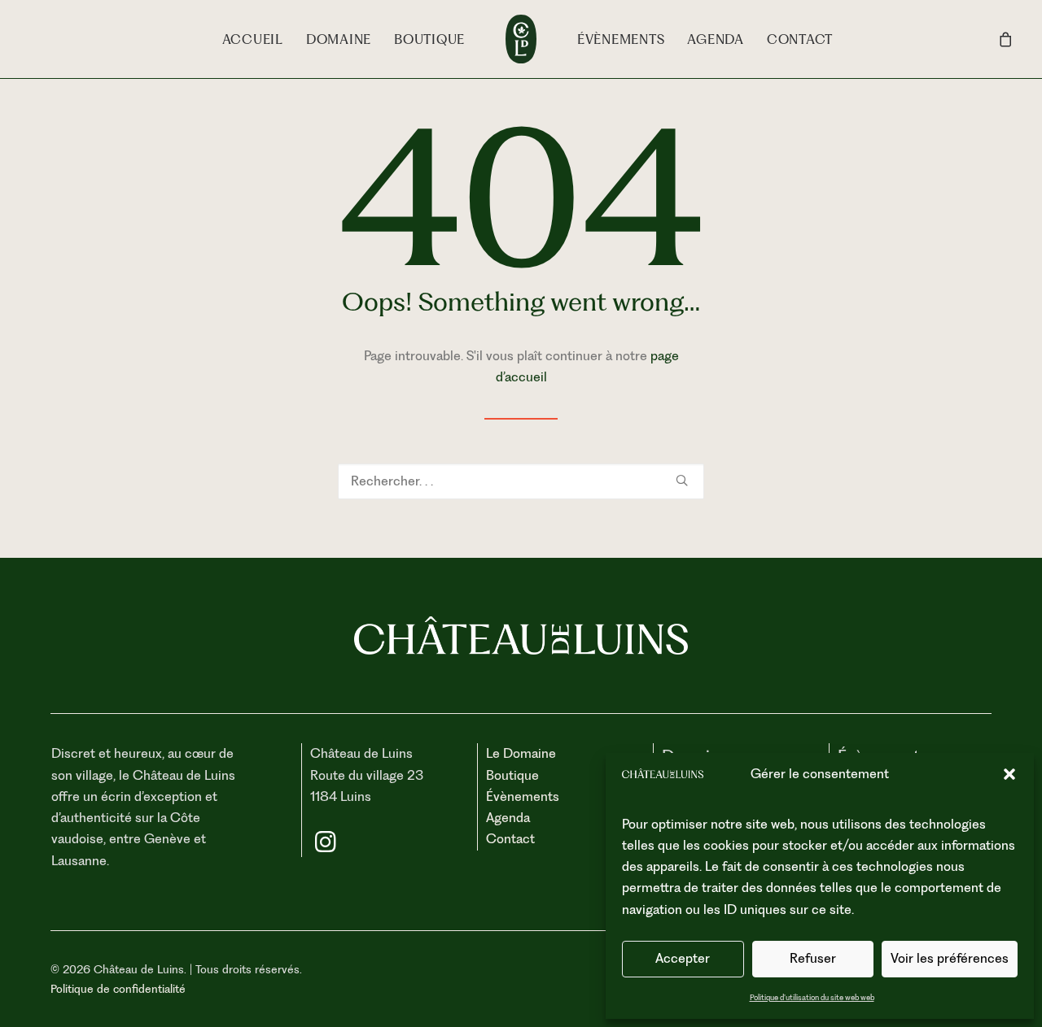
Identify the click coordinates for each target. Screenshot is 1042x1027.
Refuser (813, 958)
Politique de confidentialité (118, 988)
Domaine (338, 39)
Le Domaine (521, 753)
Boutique (429, 39)
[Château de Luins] (521, 39)
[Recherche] (521, 481)
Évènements (621, 39)
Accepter (682, 958)
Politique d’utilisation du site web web (812, 997)
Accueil (252, 39)
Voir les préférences (950, 958)
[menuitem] (253, 39)
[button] (1009, 774)
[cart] (1006, 39)
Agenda (715, 39)
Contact (800, 39)
